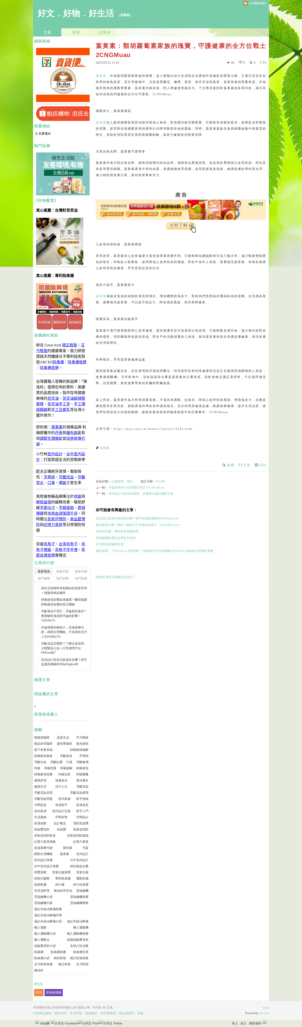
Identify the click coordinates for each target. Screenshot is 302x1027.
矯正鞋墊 (64, 964)
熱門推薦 (81, 578)
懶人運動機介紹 (45, 933)
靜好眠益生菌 (79, 866)
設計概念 (60, 823)
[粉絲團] (37, 1022)
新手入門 (82, 811)
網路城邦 (255, 1023)
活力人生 (61, 786)
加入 (243, 1023)
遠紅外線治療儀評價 (48, 915)
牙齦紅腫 (56, 762)
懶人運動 (40, 927)
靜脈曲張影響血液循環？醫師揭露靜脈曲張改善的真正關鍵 (64, 602)
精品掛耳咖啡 (43, 743)
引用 (246, 465)
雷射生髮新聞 (61, 872)
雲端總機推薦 (79, 897)
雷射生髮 (82, 872)
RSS (39, 992)
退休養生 (82, 780)
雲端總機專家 (79, 903)
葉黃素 (101, 76)
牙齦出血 (40, 762)
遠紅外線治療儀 (77, 921)
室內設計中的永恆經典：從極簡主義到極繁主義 (141, 493)
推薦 (230, 465)
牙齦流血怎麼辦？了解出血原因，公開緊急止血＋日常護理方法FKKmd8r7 (64, 648)
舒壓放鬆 (40, 872)
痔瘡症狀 (64, 774)
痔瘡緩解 (66, 768)
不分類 (160, 481)
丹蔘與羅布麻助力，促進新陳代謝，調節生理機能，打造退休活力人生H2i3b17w (64, 632)
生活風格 (40, 817)
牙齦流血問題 (43, 799)
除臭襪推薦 (58, 952)
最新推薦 (81, 571)
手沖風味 (82, 737)
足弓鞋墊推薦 (43, 964)
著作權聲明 (108, 1013)
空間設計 (82, 817)
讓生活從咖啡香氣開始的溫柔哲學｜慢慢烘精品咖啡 (64, 590)
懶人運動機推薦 (77, 933)
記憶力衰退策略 (45, 841)
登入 (235, 1023)
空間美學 (61, 817)
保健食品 (61, 780)
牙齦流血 (82, 786)
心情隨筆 (117, 481)
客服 (140, 1013)
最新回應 (62, 571)
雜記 (130, 481)
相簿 (76, 32)
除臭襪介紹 (42, 958)
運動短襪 (82, 878)
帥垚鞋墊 (60, 958)
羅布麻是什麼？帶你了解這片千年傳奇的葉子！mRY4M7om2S (138, 525)
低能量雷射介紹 (45, 946)
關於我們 (61, 1013)
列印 (262, 465)
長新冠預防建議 (77, 835)
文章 (47, 32)
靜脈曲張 (82, 768)
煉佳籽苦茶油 (63, 890)
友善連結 (44, 133)
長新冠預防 (80, 829)
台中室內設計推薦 (46, 866)
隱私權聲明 (126, 1013)
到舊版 (125, 15)
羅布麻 (67, 848)
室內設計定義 (61, 811)
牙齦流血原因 (43, 792)
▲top (266, 1007)
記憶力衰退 (80, 841)
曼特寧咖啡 (64, 743)
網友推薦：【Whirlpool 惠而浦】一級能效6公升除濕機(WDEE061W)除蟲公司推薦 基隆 (154, 551)
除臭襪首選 (80, 952)
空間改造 (40, 805)
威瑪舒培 (40, 780)
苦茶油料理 (42, 890)
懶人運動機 (80, 927)
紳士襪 (59, 884)
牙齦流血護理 (79, 792)
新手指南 (82, 799)
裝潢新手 (61, 805)
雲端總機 (82, 890)
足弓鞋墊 (82, 964)
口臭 (69, 762)
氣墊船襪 (40, 884)
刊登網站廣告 (42, 1013)
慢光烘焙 (82, 743)
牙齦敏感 (82, 762)
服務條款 (91, 1013)
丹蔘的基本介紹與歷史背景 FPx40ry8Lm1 (137, 487)
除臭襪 (38, 952)
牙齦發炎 (66, 756)
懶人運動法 (42, 939)
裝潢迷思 (82, 805)
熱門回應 (62, 578)
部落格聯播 (53, 992)
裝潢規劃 (40, 823)
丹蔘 (85, 848)
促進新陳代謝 (43, 848)
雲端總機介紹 (43, 897)
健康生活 (40, 786)
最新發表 (44, 571)
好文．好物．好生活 (76, 13)
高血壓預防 (42, 829)
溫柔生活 (63, 737)
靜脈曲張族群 (43, 756)
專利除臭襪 (63, 878)
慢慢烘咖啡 (42, 737)
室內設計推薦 (43, 860)
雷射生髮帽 (42, 878)
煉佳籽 (38, 970)
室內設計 (82, 854)
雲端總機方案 (43, 903)
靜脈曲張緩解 (79, 750)
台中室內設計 (79, 860)
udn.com (264, 1013)
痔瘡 (37, 768)
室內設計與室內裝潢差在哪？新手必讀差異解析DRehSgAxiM (137, 518)
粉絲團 (45, 1023)
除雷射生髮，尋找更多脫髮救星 (117, 531)
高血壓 (61, 829)
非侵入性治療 (79, 946)
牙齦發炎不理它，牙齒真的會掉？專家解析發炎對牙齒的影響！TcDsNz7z (64, 615)
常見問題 (76, 1013)
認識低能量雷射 (77, 939)
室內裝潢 (40, 811)
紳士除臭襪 (80, 884)
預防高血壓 (80, 823)
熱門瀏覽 (44, 578)
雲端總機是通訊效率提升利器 (116, 538)
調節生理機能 (43, 854)
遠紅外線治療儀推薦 (48, 909)
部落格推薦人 (46, 714)
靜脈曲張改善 (43, 774)
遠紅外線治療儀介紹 (48, 921)
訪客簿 (104, 32)
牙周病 (83, 756)
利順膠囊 (82, 774)
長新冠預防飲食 (45, 835)
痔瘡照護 (50, 768)
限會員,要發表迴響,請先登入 (115, 577)
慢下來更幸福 (43, 750)
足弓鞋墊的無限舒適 (109, 544)
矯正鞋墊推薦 (79, 958)
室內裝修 (64, 799)
